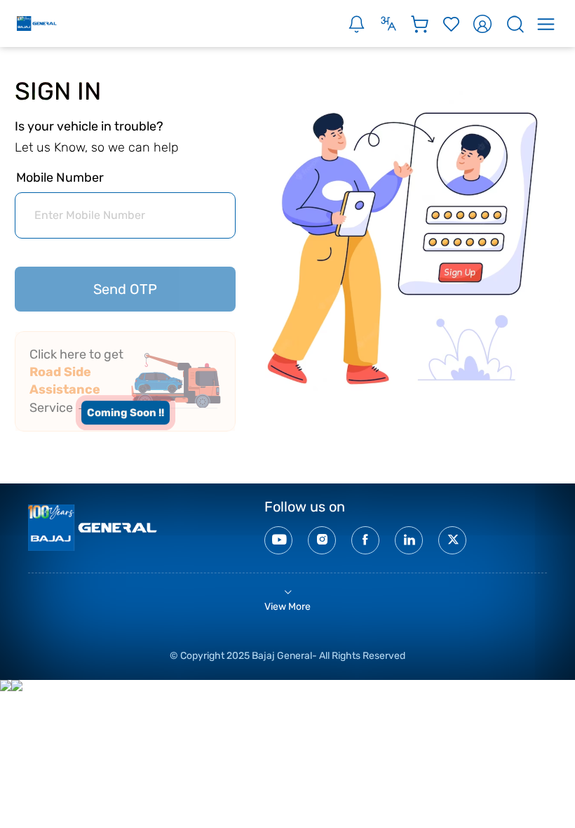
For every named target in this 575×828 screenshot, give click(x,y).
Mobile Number (60, 177)
